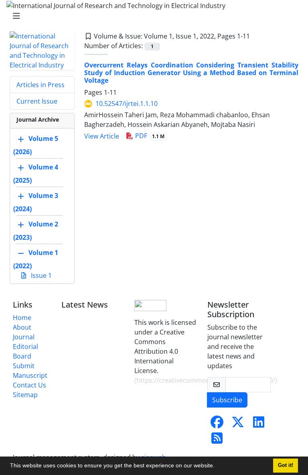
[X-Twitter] (237, 424)
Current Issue (36, 101)
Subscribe (227, 399)
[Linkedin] (258, 424)
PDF (149, 135)
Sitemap (25, 394)
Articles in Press (40, 84)
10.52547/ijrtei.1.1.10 (126, 103)
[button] (217, 466)
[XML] (256, 36)
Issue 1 (40, 275)
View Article (101, 136)
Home (22, 317)
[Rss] (217, 440)
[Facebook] (217, 424)
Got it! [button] (285, 465)
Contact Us (29, 385)
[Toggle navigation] (151, 16)
